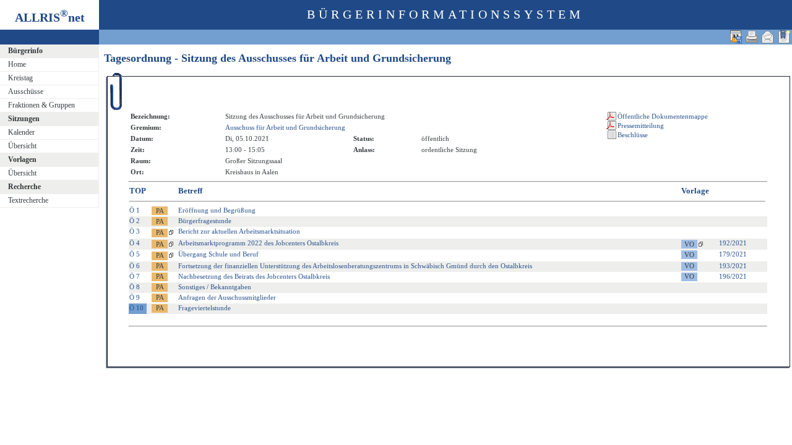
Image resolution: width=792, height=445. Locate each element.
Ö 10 (136, 308)
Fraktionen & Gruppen (41, 105)
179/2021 (733, 254)
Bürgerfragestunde (204, 220)
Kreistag (20, 78)
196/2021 (733, 276)
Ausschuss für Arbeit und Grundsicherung (285, 127)
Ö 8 (134, 286)
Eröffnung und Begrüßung (217, 210)
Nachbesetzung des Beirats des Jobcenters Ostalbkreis (254, 276)
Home (17, 64)
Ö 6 (134, 265)
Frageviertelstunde (204, 308)
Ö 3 (134, 231)
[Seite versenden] (767, 37)
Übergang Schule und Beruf (218, 254)
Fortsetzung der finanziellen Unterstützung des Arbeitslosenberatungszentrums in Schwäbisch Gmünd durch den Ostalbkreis (355, 265)
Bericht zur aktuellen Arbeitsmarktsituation (239, 231)
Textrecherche (28, 200)
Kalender (21, 132)
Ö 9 (134, 297)
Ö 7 (134, 276)
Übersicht (22, 146)
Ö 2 (134, 220)
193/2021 (733, 265)
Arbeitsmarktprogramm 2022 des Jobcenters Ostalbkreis (258, 243)
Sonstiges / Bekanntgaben (214, 286)
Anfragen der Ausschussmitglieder (227, 297)
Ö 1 (134, 210)
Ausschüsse (25, 91)
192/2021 (733, 243)
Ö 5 (134, 254)
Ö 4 (134, 243)
